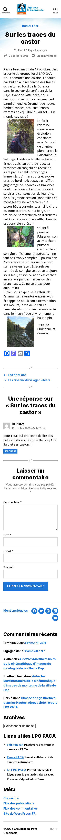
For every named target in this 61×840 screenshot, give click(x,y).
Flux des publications (18, 803)
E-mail (8, 551)
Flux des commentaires (20, 808)
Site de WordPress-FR (19, 813)
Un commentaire (46, 55)
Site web (8, 567)
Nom (7, 535)
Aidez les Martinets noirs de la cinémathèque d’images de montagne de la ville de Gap (29, 663)
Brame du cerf (35, 643)
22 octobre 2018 (18, 55)
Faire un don (15, 745)
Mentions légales (15, 610)
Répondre (10, 451)
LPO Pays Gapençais (35, 50)
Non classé (30, 26)
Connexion (11, 798)
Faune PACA (15, 757)
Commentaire (12, 502)
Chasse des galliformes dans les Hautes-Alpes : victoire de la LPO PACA (30, 702)
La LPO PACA (16, 770)
